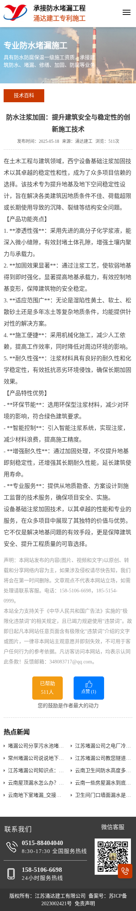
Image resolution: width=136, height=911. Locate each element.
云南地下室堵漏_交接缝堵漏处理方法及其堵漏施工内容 (36, 795)
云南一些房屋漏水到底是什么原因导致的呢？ (103, 783)
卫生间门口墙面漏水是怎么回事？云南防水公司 (103, 795)
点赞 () (88, 691)
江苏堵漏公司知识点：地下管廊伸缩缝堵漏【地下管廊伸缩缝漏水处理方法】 (36, 770)
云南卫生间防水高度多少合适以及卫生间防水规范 (103, 770)
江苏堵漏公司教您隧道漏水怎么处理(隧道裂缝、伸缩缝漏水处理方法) (103, 758)
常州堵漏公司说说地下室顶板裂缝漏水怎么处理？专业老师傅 (36, 758)
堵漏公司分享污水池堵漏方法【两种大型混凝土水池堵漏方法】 (36, 746)
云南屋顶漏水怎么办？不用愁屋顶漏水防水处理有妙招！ (36, 783)
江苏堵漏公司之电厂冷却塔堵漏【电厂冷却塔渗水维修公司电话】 (103, 746)
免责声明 (85, 903)
